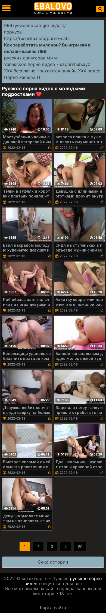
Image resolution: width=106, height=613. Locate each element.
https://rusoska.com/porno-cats (37, 38)
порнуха (13, 32)
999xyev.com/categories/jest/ (35, 25)
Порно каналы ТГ (22, 77)
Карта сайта (53, 607)
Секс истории (53, 562)
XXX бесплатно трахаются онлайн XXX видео (52, 70)
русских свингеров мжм (30, 58)
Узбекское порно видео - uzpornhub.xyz (47, 64)
